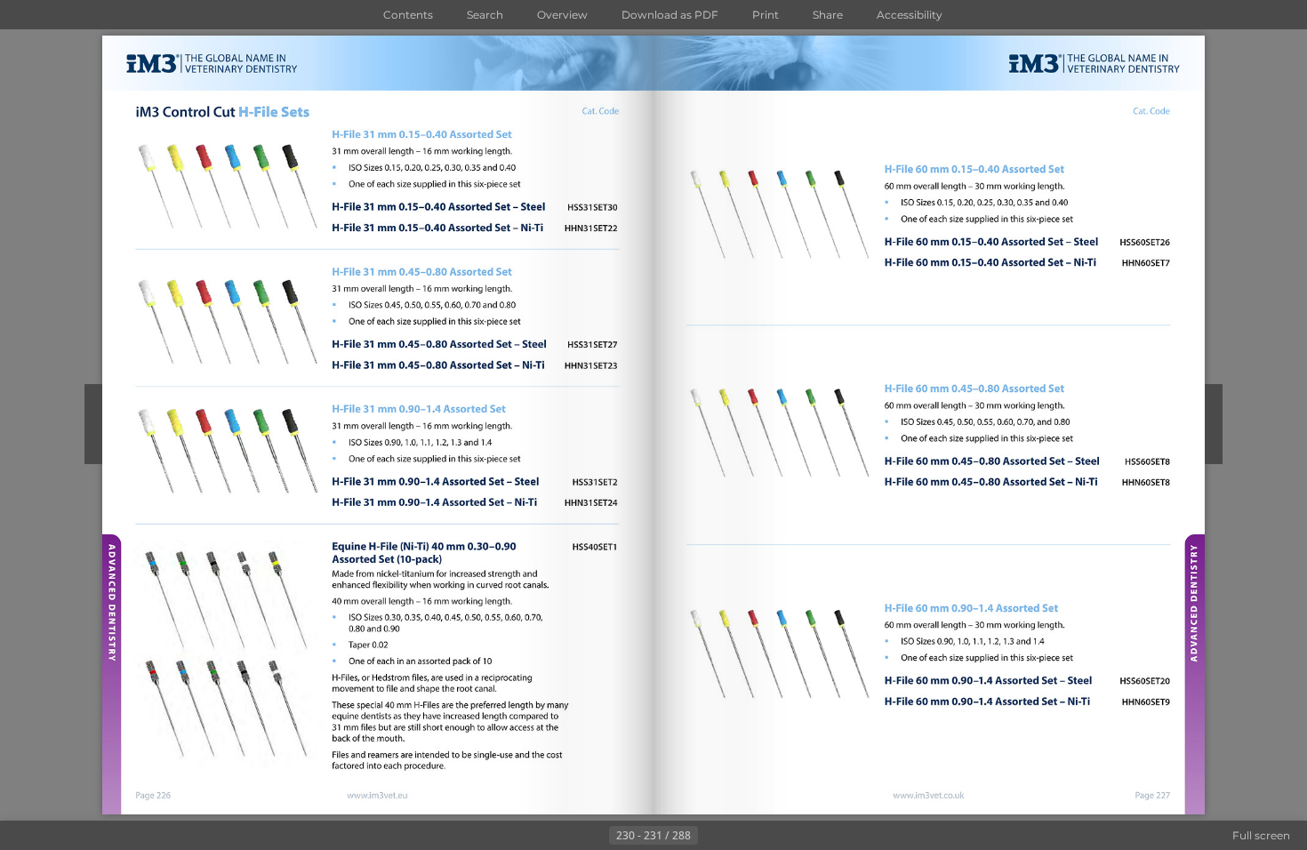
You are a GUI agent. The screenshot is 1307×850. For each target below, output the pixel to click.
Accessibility (909, 14)
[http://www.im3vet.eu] (378, 796)
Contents (408, 14)
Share (828, 14)
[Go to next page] (712, 836)
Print (765, 14)
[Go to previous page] (595, 836)
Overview (562, 14)
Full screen (1261, 835)
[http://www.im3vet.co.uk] (930, 796)
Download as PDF (669, 14)
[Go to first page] (566, 836)
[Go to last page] (740, 836)
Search (485, 14)
